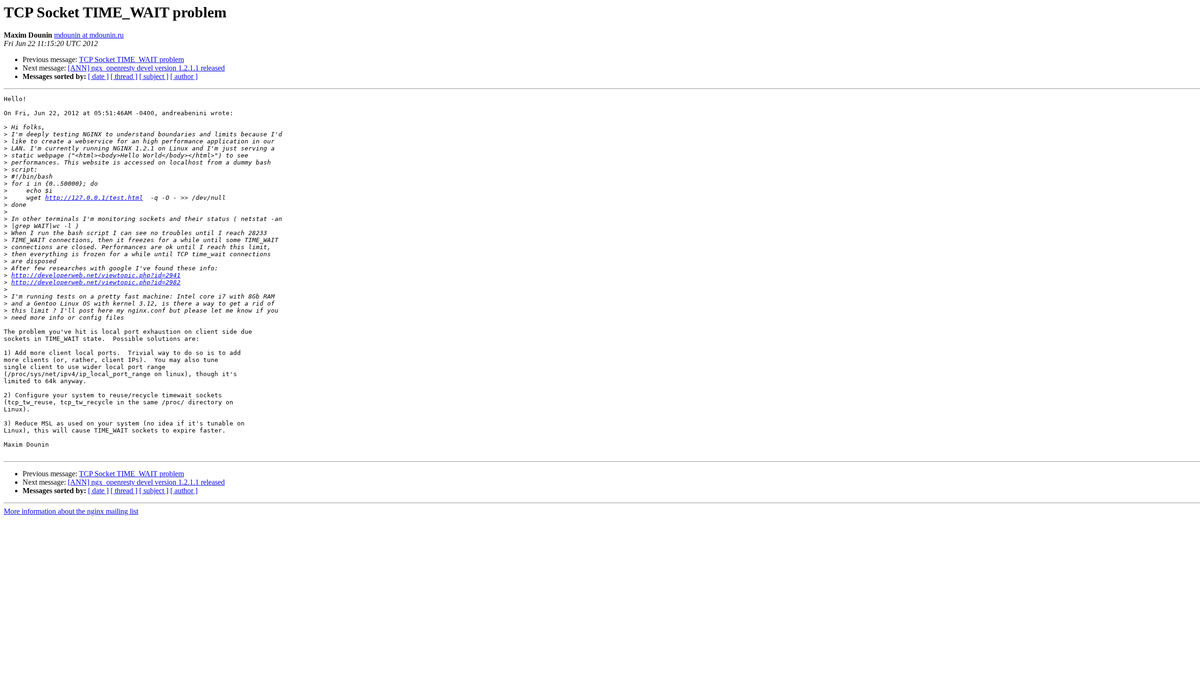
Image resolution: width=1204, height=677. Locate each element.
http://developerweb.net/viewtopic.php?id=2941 (96, 275)
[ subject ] (153, 76)
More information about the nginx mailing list (71, 511)
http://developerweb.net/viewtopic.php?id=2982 (96, 282)
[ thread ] (124, 76)
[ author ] (184, 76)
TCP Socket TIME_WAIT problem (131, 59)
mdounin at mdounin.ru (89, 35)
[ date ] (98, 76)
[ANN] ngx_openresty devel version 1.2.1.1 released (146, 68)
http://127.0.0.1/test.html (94, 197)
